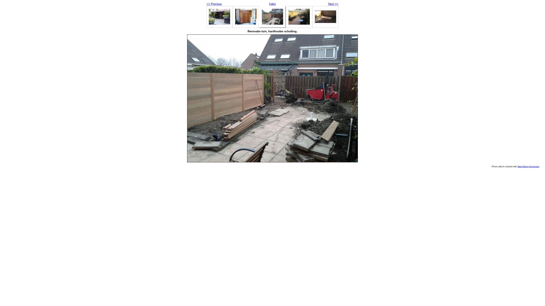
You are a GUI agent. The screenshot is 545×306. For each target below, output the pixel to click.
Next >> (333, 4)
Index (272, 4)
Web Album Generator (528, 166)
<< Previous (214, 4)
